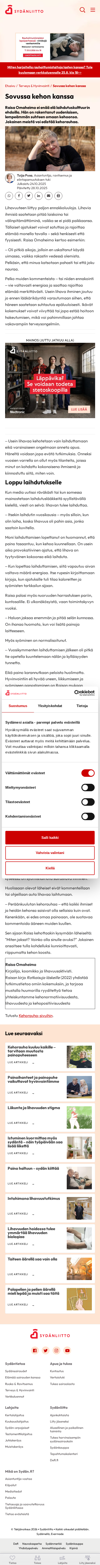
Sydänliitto (59, 1407)
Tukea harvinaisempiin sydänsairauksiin (65, 1439)
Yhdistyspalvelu (28, 1548)
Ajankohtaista (59, 1415)
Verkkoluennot (14, 1396)
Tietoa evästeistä (17, 1514)
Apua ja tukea (61, 1363)
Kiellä (50, 868)
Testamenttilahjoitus (18, 1434)
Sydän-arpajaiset (17, 1428)
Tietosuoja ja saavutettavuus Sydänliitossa (24, 1505)
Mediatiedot (13, 1491)
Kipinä (74, 1548)
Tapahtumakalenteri (64, 1454)
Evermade (57, 1534)
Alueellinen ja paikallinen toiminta (66, 1429)
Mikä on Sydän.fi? (19, 1471)
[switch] (88, 787)
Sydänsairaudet (16, 1371)
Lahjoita (12, 1407)
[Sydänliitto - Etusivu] (50, 1334)
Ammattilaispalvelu (54, 1548)
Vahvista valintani (50, 853)
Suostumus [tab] (18, 706)
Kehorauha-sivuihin (36, 1015)
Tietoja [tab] (82, 706)
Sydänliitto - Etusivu (42, 9)
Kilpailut (11, 1485)
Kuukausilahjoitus (17, 1421)
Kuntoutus (57, 1371)
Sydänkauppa (59, 1447)
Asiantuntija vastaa (18, 1479)
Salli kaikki (50, 838)
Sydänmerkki (54, 1543)
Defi (15, 1543)
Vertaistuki (57, 1377)
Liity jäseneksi (59, 1421)
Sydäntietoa (15, 1363)
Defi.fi (54, 1460)
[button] (82, 12)
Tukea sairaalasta (62, 1384)
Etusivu (10, 86)
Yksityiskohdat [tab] (50, 706)
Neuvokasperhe (32, 1543)
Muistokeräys (14, 1446)
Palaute (10, 1497)
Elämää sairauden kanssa (22, 1377)
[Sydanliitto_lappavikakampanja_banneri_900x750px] (50, 382)
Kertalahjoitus (14, 1415)
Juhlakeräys (13, 1440)
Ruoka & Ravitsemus (19, 1384)
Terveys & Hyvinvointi (34, 86)
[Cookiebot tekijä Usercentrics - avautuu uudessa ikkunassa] (74, 693)
